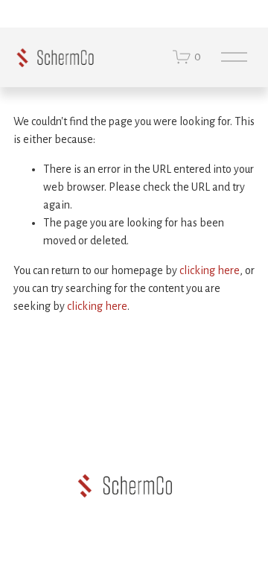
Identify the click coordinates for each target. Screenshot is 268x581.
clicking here (209, 270)
